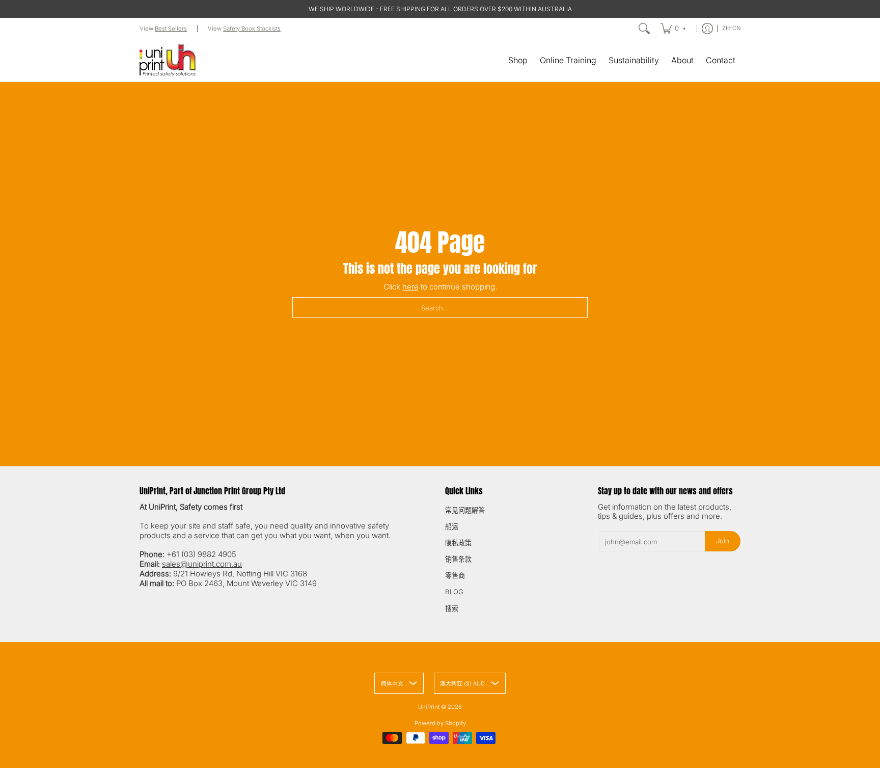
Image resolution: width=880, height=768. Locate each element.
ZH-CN (731, 28)
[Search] (644, 28)
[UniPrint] (168, 60)
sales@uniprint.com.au (202, 564)
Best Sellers (171, 28)
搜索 (451, 608)
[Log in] (707, 28)
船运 (451, 526)
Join (722, 541)
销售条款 (458, 559)
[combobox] (440, 307)
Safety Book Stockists (252, 28)
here (410, 287)
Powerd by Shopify (440, 723)
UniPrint (428, 706)
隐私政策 (458, 543)
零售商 (455, 575)
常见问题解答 (465, 510)
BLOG (454, 592)
